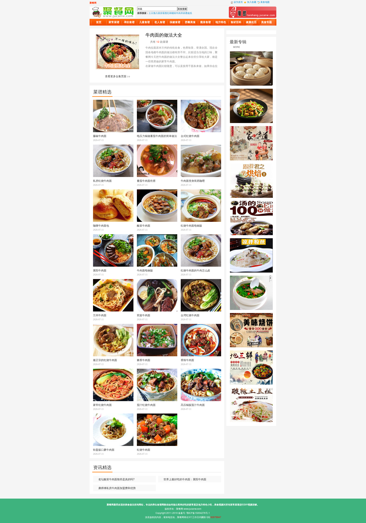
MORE (236, 46)
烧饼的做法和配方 (251, 330)
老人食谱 (159, 22)
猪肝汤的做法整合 (251, 293)
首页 (98, 22)
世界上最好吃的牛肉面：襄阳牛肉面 (185, 479)
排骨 (162, 12)
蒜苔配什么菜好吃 (251, 106)
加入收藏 (251, 1)
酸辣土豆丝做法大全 (251, 405)
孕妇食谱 (129, 22)
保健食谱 (175, 22)
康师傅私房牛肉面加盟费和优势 (117, 488)
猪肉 (174, 12)
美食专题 (266, 22)
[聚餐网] (112, 11)
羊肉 (183, 12)
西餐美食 (190, 22)
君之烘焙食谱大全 (251, 180)
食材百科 (236, 22)
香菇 (187, 12)
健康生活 (251, 22)
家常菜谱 (114, 22)
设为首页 (238, 1)
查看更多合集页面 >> (117, 76)
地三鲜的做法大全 (251, 367)
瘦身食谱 (205, 22)
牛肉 (178, 12)
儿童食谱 (144, 22)
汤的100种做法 (251, 218)
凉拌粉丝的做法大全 (251, 255)
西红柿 (168, 12)
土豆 (151, 12)
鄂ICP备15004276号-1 (198, 512)
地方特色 (220, 22)
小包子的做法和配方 (251, 68)
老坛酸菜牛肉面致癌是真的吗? (116, 479)
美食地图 (265, 1)
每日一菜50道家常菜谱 (251, 143)
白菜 (158, 12)
